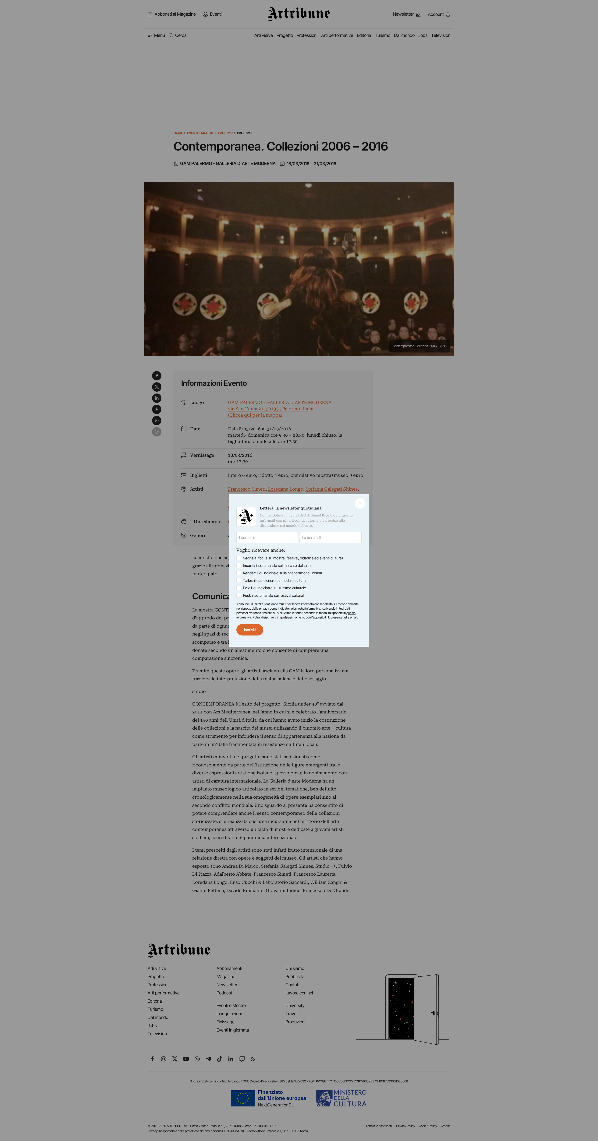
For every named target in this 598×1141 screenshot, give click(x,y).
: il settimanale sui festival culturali (273, 595)
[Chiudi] (360, 503)
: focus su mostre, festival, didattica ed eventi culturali (293, 558)
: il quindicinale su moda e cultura (274, 580)
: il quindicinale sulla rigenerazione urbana (282, 573)
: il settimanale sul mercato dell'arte (277, 565)
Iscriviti (250, 629)
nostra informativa (308, 608)
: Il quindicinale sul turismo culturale (274, 588)
